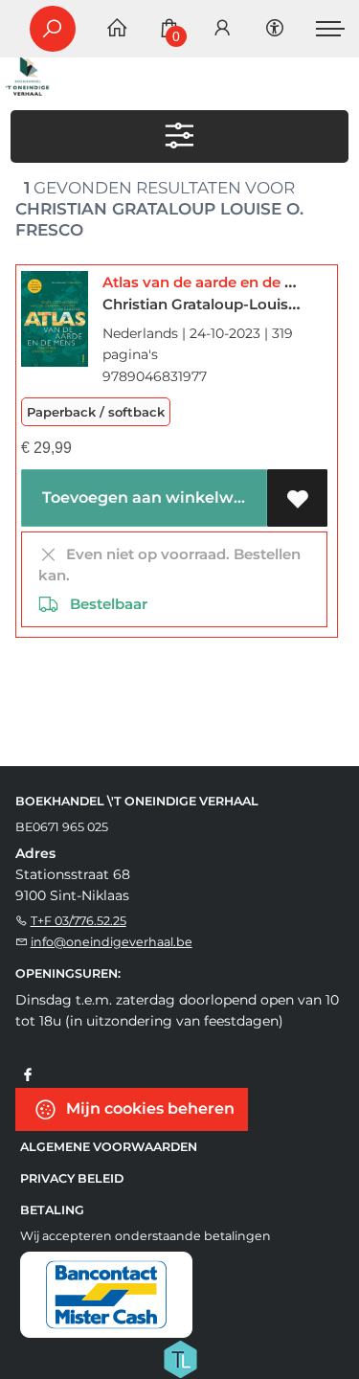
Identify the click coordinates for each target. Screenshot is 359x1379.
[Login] (222, 29)
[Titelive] (180, 1358)
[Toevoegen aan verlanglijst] (297, 498)
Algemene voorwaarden (108, 1147)
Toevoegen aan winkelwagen (150, 497)
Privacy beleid (71, 1178)
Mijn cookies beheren (148, 1108)
